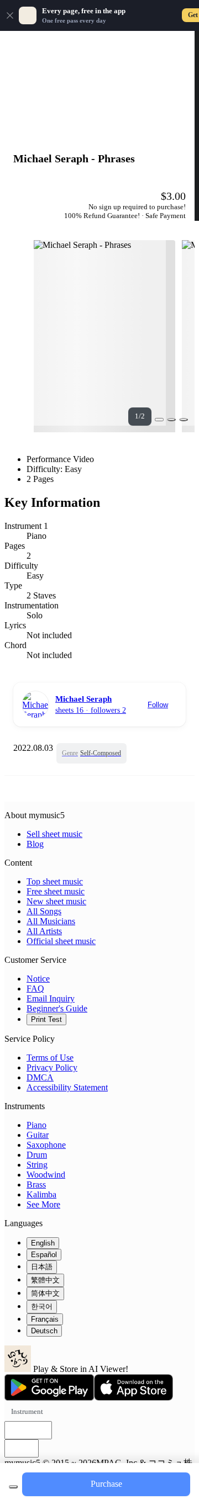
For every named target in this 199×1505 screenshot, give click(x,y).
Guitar (38, 1135)
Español (44, 1254)
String (37, 1164)
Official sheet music (61, 941)
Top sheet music (55, 881)
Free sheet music (56, 891)
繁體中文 (45, 1280)
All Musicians (51, 921)
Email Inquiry (51, 998)
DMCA (40, 1077)
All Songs (44, 911)
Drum (37, 1154)
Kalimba (41, 1194)
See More (43, 1204)
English (43, 1243)
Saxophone (46, 1144)
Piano (36, 1125)
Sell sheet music (54, 834)
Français (45, 1319)
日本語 (42, 1267)
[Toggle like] (183, 419)
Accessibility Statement (67, 1087)
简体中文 (45, 1293)
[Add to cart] (13, 1486)
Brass (36, 1184)
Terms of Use (50, 1057)
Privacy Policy (52, 1067)
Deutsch (44, 1331)
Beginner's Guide (57, 1008)
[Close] (10, 15)
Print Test (46, 1019)
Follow (158, 705)
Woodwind (46, 1174)
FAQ (35, 988)
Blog (35, 844)
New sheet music (56, 901)
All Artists (44, 931)
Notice (38, 978)
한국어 (42, 1306)
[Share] (171, 419)
